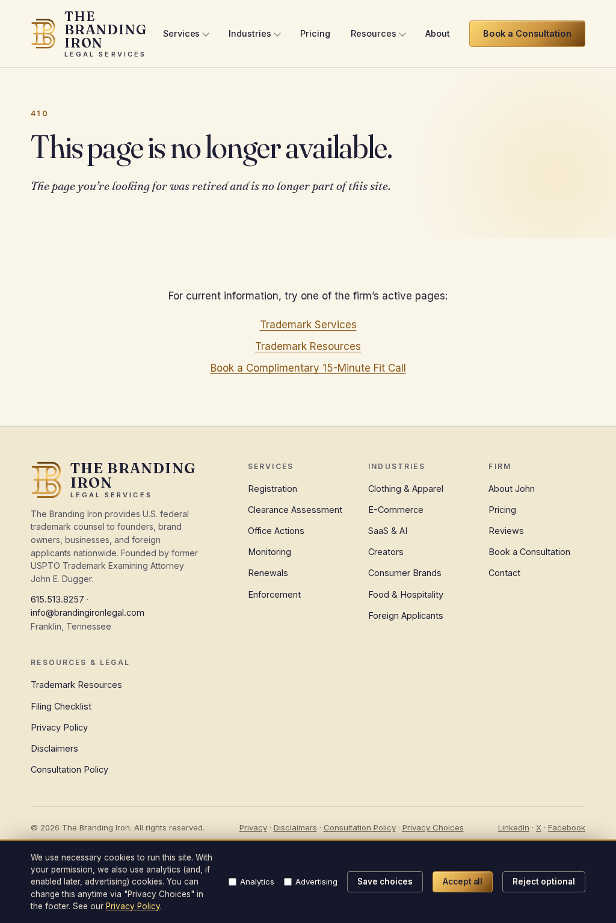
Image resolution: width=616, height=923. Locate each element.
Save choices (385, 881)
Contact (504, 573)
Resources (373, 33)
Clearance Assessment (295, 509)
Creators (386, 552)
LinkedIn (513, 827)
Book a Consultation (529, 552)
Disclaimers (54, 748)
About (437, 33)
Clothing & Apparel (405, 488)
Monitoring (269, 552)
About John (511, 488)
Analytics (257, 881)
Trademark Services (308, 325)
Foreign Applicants (405, 615)
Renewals (268, 573)
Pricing (315, 33)
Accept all (463, 881)
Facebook (566, 827)
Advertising (316, 881)
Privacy (253, 827)
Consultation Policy (69, 769)
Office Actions (276, 531)
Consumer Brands (405, 573)
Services (181, 33)
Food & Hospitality (405, 594)
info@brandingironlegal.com (87, 612)
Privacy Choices (433, 827)
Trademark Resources (308, 346)
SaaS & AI (387, 531)
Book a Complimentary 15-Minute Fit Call (308, 368)
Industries (250, 33)
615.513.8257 (57, 599)
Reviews (506, 531)
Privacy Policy (59, 727)
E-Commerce (396, 509)
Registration (272, 488)
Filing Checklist (61, 706)
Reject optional (543, 881)
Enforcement (274, 594)
